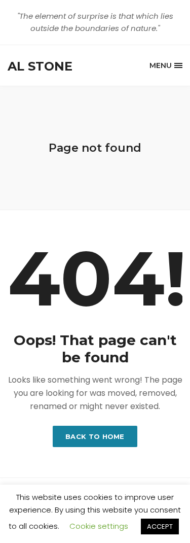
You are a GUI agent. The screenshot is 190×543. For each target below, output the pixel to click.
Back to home (95, 436)
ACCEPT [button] (160, 526)
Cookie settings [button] (98, 526)
